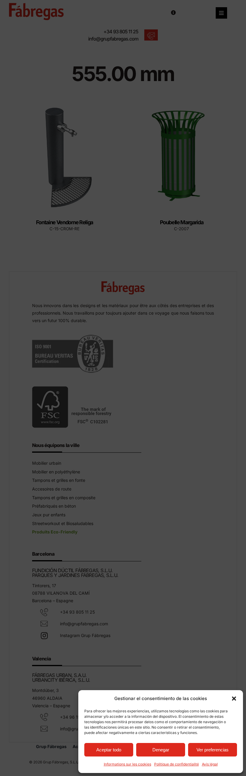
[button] (234, 699)
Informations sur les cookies (127, 764)
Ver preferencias (212, 749)
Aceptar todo (108, 749)
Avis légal (210, 764)
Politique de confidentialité (176, 764)
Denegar (160, 749)
